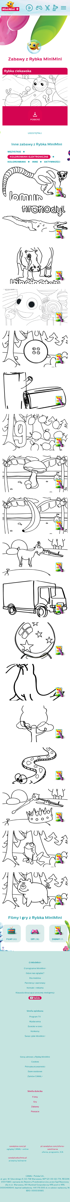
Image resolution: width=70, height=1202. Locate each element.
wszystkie (14, 151)
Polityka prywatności (35, 1067)
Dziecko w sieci (35, 1026)
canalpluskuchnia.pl (17, 1158)
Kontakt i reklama (35, 988)
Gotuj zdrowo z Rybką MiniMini (35, 1057)
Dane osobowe (35, 1071)
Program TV (35, 1017)
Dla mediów (35, 978)
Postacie (35, 1112)
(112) (58, 939)
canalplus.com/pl (17, 1146)
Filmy (35, 1097)
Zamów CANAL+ (35, 1076)
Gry (35, 1102)
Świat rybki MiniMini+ (35, 1036)
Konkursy (35, 1031)
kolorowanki (16, 161)
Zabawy (35, 1107)
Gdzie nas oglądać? (35, 973)
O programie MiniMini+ (35, 968)
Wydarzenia (35, 1022)
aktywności (52, 161)
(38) (35, 939)
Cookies (35, 1062)
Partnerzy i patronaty (35, 983)
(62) (11, 939)
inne (35, 161)
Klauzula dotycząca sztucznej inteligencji (35, 993)
